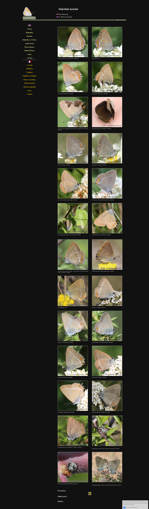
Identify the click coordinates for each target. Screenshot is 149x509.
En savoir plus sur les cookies (132, 507)
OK (124, 507)
